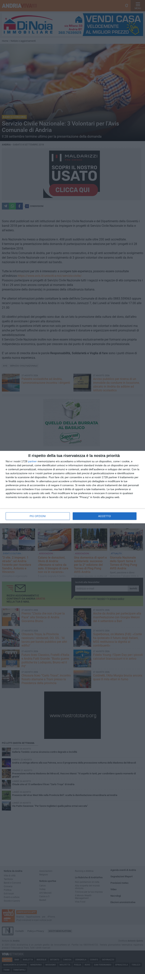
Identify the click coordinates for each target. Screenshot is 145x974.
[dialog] (72, 487)
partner (32, 461)
